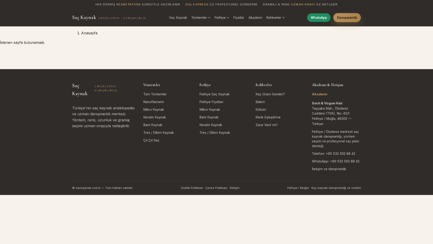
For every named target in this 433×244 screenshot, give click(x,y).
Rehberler (273, 18)
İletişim (235, 188)
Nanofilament (153, 102)
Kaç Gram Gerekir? (270, 94)
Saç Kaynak (109, 17)
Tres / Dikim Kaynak (158, 133)
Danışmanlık (347, 17)
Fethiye (220, 18)
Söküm (261, 110)
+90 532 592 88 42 (340, 154)
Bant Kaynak (152, 125)
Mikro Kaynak (153, 110)
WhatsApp (319, 17)
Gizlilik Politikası (192, 188)
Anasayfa (89, 33)
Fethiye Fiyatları (211, 102)
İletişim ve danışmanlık (329, 169)
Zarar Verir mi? (267, 125)
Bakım (260, 102)
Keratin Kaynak (154, 117)
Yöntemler (199, 18)
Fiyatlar (238, 18)
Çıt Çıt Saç (151, 140)
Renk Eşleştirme (268, 117)
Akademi (255, 18)
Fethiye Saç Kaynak (214, 94)
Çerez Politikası (216, 188)
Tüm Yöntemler (155, 94)
